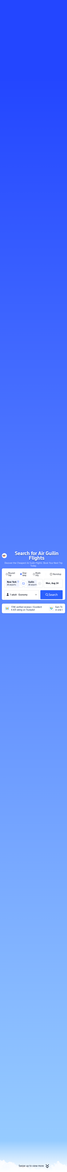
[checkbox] (55, 574)
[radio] (10, 574)
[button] (62, 3)
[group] (13, 583)
